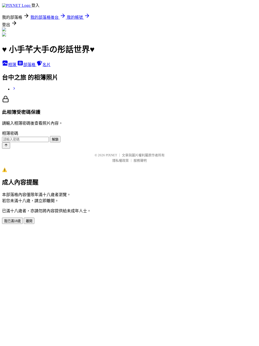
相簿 (12, 65)
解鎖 (55, 139)
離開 (29, 221)
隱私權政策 (120, 160)
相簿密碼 (10, 133)
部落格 (29, 65)
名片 (46, 65)
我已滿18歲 (12, 221)
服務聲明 (140, 160)
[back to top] (6, 145)
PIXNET (111, 155)
